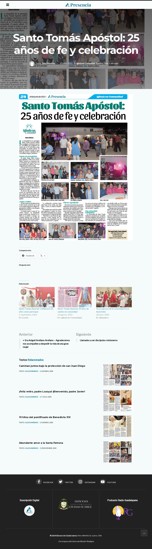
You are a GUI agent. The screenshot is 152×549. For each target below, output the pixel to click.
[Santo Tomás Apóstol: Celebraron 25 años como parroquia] (37, 297)
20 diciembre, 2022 (48, 448)
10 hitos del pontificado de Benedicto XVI (45, 417)
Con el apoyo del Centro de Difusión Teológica (76, 541)
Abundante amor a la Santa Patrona (41, 442)
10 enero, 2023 (47, 422)
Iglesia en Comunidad (85, 63)
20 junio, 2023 (66, 63)
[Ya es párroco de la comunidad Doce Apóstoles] (114, 297)
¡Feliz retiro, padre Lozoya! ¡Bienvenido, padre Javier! (52, 391)
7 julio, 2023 (46, 397)
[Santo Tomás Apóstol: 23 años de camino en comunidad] (75, 297)
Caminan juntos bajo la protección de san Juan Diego (52, 366)
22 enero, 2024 (47, 371)
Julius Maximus (48, 63)
